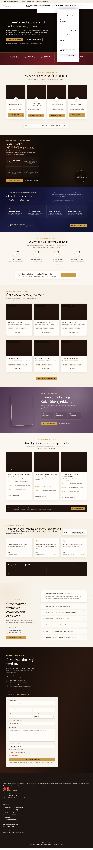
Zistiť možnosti (18, 332)
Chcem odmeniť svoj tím (35, 115)
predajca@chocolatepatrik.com (22, 694)
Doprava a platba (9, 812)
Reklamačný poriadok (10, 814)
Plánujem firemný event (56, 115)
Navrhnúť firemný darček (14, 180)
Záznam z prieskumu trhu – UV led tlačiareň (14, 797)
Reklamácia (8, 817)
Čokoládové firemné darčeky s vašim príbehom (15, 793)
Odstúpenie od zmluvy (11, 819)
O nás (40, 842)
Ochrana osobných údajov (12, 810)
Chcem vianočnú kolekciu (76, 115)
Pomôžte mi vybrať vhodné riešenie (46, 378)
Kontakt (49, 842)
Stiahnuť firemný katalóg (34, 39)
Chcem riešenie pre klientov (15, 115)
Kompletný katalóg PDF (81, 299)
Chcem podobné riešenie (13, 495)
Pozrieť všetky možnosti (32, 180)
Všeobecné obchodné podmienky (14, 807)
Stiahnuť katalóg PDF (50, 423)
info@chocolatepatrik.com (10, 824)
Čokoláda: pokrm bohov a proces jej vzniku (14, 795)
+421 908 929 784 (10, 694)
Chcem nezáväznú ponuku (65, 423)
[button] (81, 5)
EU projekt (44, 842)
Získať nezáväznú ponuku (14, 39)
